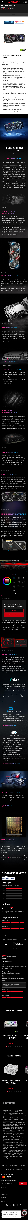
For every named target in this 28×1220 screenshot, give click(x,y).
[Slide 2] (8, 1046)
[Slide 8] (21, 1046)
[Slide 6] (17, 1046)
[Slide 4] (12, 1046)
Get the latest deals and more (9, 1180)
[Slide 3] (10, 1046)
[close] (25, 602)
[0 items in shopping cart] (26, 2)
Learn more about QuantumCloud (11, 764)
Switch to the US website (14, 615)
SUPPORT (3, 1201)
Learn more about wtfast (9, 702)
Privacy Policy (5, 1214)
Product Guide (4, 1194)
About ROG (3, 1187)
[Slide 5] (15, 1046)
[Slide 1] (6, 1046)
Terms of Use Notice (14, 1214)
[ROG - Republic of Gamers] (14, 2)
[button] (2, 2)
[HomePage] (2, 1166)
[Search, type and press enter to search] (23, 2)
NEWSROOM (4, 1197)
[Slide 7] (19, 1046)
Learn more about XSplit (9, 725)
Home (2, 1191)
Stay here (14, 611)
